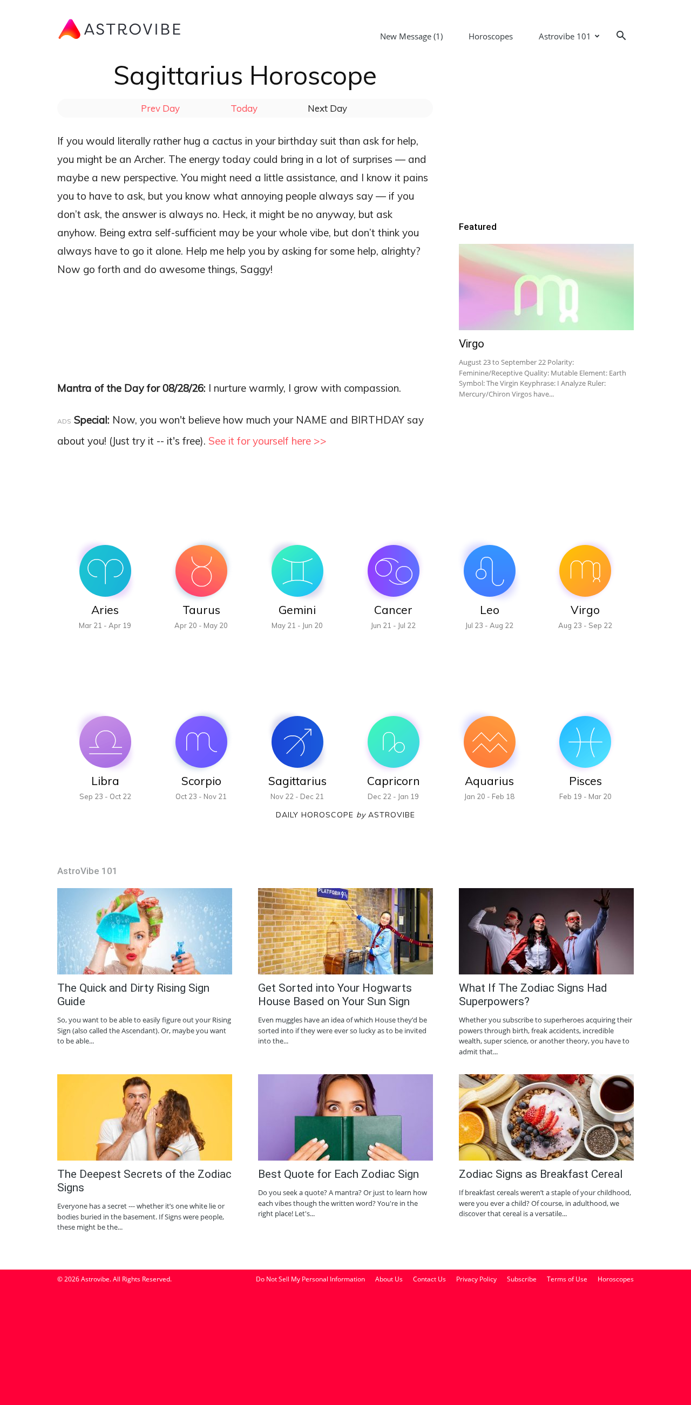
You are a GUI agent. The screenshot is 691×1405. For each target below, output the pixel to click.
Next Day (327, 108)
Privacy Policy (476, 1279)
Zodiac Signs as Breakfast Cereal (541, 1174)
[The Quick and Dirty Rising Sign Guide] (144, 931)
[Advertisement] (253, 316)
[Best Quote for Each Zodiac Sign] (345, 1117)
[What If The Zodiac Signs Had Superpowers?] (546, 931)
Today (244, 108)
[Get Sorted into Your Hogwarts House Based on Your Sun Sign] (345, 931)
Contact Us (429, 1279)
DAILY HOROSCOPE (320, 815)
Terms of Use (567, 1279)
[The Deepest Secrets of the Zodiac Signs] (144, 1117)
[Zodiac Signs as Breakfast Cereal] (546, 1117)
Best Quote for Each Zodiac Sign (338, 1174)
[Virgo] (546, 287)
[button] (621, 37)
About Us (389, 1279)
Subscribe (522, 1279)
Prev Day (160, 108)
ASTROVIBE (391, 815)
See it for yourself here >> (267, 440)
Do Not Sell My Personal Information (310, 1279)
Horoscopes (491, 36)
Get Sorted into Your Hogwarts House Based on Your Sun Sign (335, 994)
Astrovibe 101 (565, 36)
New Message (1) (411, 36)
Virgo (471, 343)
